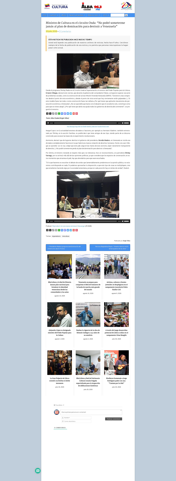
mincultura (65, 236)
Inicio (44, 15)
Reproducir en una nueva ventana (64, 226)
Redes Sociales (93, 15)
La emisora (53, 15)
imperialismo (56, 236)
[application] (88, 123)
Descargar (81, 226)
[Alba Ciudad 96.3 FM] (88, 6)
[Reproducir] (48, 123)
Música (64, 15)
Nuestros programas (76, 15)
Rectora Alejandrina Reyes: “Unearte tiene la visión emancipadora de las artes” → (111, 248)
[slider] (126, 122)
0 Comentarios (65, 31)
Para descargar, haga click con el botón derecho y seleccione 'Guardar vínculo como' (88, 126)
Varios (105, 15)
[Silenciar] (123, 123)
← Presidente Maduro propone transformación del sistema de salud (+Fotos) (64, 248)
